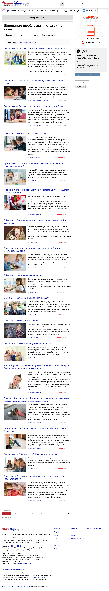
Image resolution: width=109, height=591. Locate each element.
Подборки (25, 10)
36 (65, 337)
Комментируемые (48, 35)
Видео (77, 10)
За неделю (32, 42)
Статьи (35, 10)
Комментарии (55, 10)
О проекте (74, 529)
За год (20, 42)
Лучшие (21, 35)
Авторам (74, 535)
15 (65, 315)
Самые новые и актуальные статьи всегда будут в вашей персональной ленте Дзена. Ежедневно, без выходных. (90, 65)
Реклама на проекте (94, 529)
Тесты (43, 10)
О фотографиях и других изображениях (16, 573)
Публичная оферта (77, 538)
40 (65, 292)
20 (65, 214)
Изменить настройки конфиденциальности (17, 586)
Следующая (5, 517)
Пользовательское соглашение (13, 569)
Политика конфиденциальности (13, 567)
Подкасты (67, 10)
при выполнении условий (37, 577)
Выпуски (15, 10)
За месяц (25, 42)
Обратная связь (92, 532)
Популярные (33, 35)
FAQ (72, 532)
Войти (85, 4)
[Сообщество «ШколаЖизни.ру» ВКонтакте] (89, 10)
